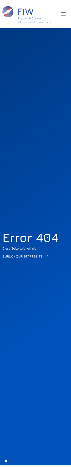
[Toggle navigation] (63, 14)
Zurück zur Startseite (22, 256)
